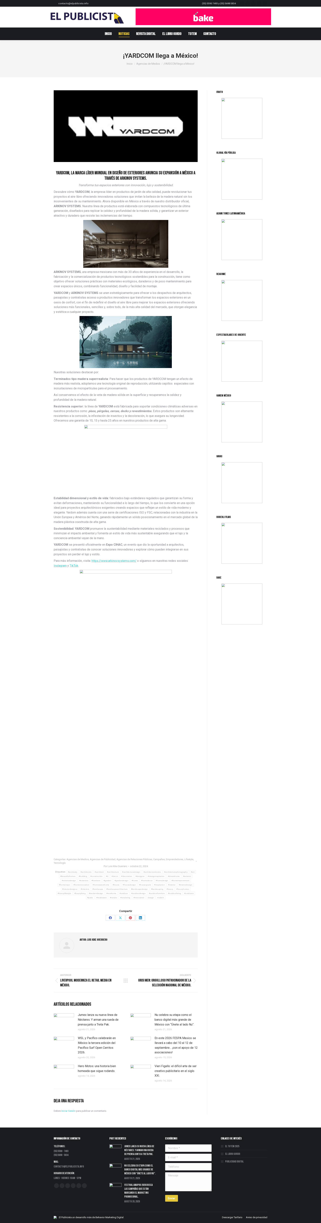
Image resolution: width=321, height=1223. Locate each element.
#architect (99, 872)
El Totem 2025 (232, 1146)
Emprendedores (174, 859)
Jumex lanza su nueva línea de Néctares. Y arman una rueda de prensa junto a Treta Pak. (98, 1019)
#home (135, 880)
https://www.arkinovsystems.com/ (114, 561)
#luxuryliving (80, 893)
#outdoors (189, 893)
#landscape (98, 889)
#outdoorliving (174, 893)
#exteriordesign (69, 880)
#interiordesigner (69, 889)
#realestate (101, 898)
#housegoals (145, 885)
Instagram (60, 565)
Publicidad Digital (234, 1161)
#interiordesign (185, 885)
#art (192, 872)
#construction (96, 876)
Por (115, 866)
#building (83, 876)
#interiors (85, 889)
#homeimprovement (180, 880)
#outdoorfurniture (157, 893)
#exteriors (83, 880)
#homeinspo (64, 885)
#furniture (96, 880)
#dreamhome (174, 876)
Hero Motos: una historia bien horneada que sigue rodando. (97, 1068)
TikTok (74, 565)
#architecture (113, 872)
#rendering (125, 898)
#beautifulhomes (68, 876)
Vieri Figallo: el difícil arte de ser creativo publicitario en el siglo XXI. (176, 1070)
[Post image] (64, 1020)
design (151, 898)
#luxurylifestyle (64, 893)
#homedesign (162, 880)
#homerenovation (82, 885)
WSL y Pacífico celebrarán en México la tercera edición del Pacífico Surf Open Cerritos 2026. (97, 1045)
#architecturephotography (176, 872)
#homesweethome (101, 885)
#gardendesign (121, 880)
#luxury (170, 889)
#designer (140, 876)
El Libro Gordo (232, 1154)
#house (116, 885)
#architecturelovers (152, 872)
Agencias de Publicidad (102, 859)
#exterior (187, 876)
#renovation (139, 898)
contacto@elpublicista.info (73, 3)
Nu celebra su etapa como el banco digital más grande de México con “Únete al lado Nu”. (174, 1019)
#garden (107, 880)
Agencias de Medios (78, 859)
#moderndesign (96, 893)
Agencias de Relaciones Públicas (134, 859)
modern (160, 898)
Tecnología (60, 862)
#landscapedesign (139, 889)
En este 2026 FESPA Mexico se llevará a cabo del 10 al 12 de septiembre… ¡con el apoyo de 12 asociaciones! (176, 1045)
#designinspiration (156, 876)
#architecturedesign (131, 872)
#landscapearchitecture (117, 889)
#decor (115, 876)
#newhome (111, 893)
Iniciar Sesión (68, 1110)
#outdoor (124, 893)
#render (113, 898)
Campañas (159, 859)
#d (107, 876)
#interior (172, 885)
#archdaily (72, 872)
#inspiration (159, 885)
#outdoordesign (138, 893)
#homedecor (147, 880)
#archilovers (86, 872)
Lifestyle (188, 859)
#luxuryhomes (182, 889)
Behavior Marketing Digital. (109, 1217)
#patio (90, 898)
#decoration (126, 876)
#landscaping (157, 889)
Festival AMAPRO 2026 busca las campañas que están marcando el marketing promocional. (138, 1190)
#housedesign (129, 885)
